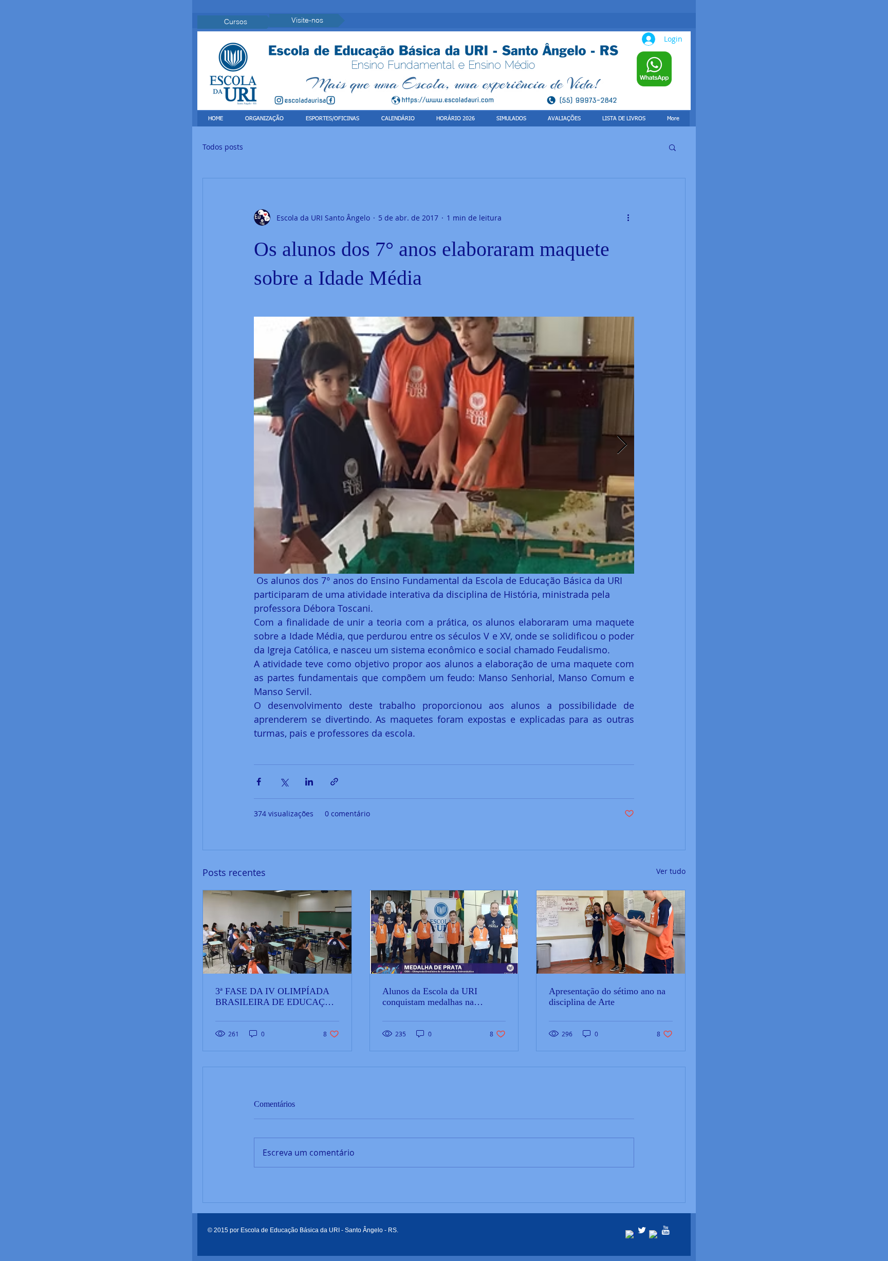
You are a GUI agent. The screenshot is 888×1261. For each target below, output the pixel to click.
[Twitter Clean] (641, 1230)
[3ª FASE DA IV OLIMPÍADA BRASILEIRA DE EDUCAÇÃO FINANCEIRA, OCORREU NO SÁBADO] (277, 932)
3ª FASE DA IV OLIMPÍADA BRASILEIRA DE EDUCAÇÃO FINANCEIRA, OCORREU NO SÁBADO (276, 997)
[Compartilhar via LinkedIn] (309, 782)
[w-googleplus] (653, 1234)
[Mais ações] (628, 217)
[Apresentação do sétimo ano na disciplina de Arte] (610, 932)
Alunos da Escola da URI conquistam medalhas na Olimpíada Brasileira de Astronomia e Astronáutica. (433, 997)
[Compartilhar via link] (334, 782)
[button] (672, 147)
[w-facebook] (630, 1234)
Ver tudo (671, 871)
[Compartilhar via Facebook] (259, 782)
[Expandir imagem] (444, 445)
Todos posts (222, 147)
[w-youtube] (665, 1230)
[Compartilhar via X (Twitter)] (284, 782)
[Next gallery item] (622, 445)
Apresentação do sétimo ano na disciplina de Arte (607, 996)
